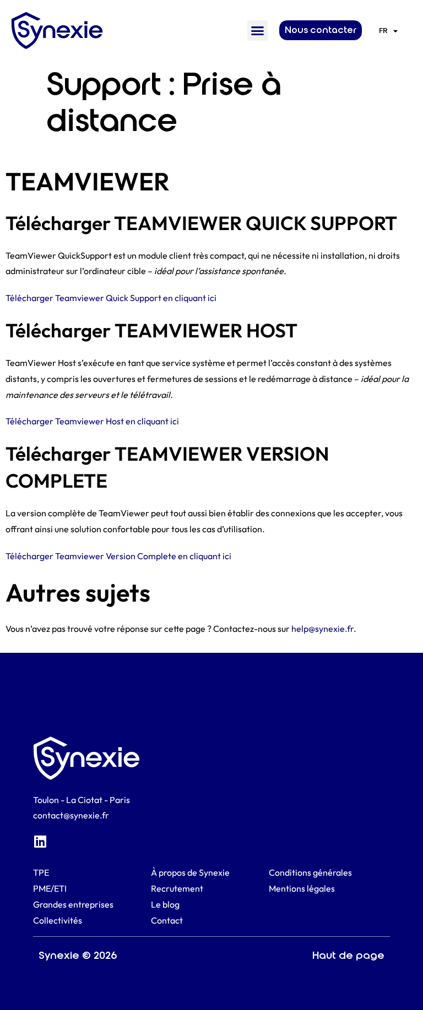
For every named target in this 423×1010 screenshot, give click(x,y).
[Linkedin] (40, 841)
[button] (257, 30)
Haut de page (348, 955)
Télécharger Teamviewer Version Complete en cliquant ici (118, 555)
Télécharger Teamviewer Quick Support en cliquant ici (111, 297)
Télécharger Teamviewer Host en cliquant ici (92, 421)
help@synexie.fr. (323, 628)
